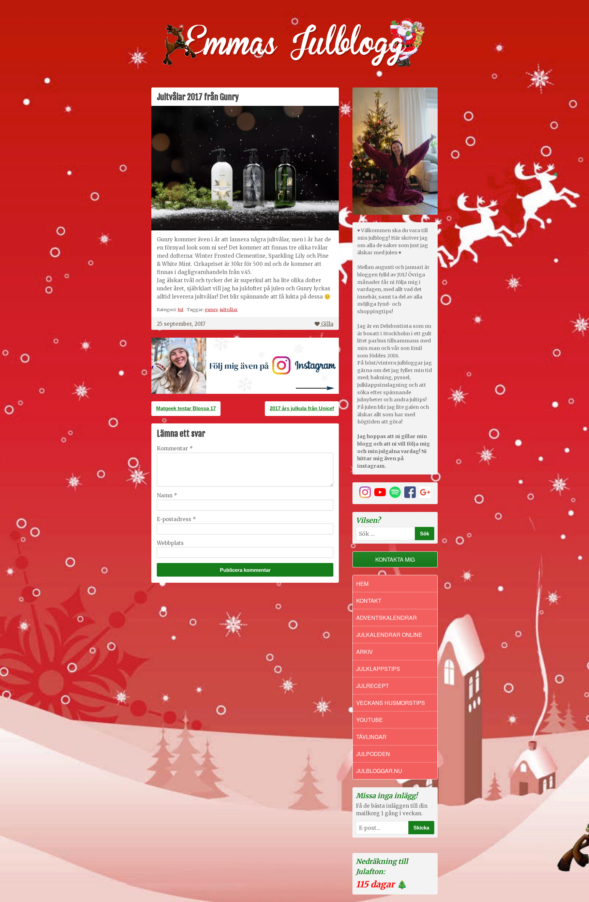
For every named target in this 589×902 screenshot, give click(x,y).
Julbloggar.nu (379, 771)
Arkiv (364, 652)
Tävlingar (371, 737)
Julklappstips (378, 669)
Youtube (369, 720)
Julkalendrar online (389, 635)
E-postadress (176, 519)
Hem (362, 583)
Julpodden (373, 754)
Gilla (327, 324)
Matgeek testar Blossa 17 (186, 408)
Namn (167, 495)
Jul (180, 309)
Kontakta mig (395, 559)
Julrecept (372, 686)
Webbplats (170, 543)
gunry (211, 309)
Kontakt (368, 601)
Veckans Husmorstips (390, 703)
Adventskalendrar (386, 618)
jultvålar (229, 309)
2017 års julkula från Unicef (302, 408)
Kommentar (175, 448)
